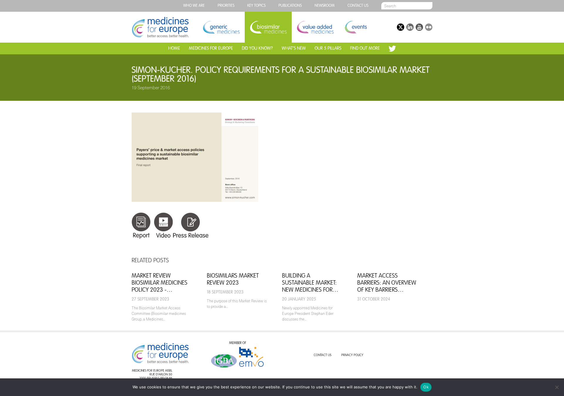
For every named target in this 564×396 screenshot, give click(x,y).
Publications (290, 6)
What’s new (294, 48)
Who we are (194, 6)
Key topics (256, 6)
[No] (557, 387)
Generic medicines (221, 27)
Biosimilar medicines (268, 27)
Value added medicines (315, 27)
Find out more (365, 48)
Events (355, 27)
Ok (426, 387)
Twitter (392, 48)
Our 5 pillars (328, 48)
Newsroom (325, 6)
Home (174, 48)
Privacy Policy (352, 355)
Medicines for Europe (211, 48)
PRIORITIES (226, 6)
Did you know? (257, 48)
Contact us (358, 6)
